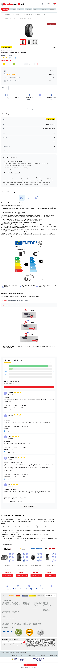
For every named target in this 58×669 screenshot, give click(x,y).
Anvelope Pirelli (5, 603)
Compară (54, 47)
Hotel (44, 9)
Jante (20, 9)
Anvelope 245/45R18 (27, 623)
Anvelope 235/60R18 (27, 622)
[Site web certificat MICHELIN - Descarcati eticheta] (7, 635)
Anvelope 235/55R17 (16, 623)
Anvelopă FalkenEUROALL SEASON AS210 (36, 566)
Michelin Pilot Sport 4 (37, 602)
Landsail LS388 (26, 604)
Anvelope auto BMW (16, 605)
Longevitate (20, 300)
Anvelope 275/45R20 (37, 623)
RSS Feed (43, 655)
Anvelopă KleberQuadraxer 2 (7, 566)
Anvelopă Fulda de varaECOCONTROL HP (50, 566)
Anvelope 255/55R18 (27, 620)
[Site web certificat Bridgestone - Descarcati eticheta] (40, 635)
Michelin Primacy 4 (37, 603)
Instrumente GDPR (32, 655)
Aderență (17, 64)
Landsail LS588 (26, 603)
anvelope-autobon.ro (9, 652)
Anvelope (5, 9)
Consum (6, 64)
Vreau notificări (14, 655)
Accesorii (28, 9)
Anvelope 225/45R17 (6, 622)
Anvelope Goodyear (6, 605)
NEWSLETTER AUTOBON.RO (10, 639)
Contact (52, 9)
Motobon (13, 9)
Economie (27, 300)
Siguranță (4, 300)
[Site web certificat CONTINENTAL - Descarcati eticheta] (29, 635)
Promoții (36, 9)
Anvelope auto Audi (16, 604)
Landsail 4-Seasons (27, 605)
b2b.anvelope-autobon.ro (21, 652)
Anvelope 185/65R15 (6, 624)
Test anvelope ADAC (6, 611)
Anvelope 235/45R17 (16, 620)
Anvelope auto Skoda (16, 607)
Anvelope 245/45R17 (16, 624)
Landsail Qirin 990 (26, 602)
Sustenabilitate (12, 300)
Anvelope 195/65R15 (6, 623)
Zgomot (28, 64)
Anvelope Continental (6, 604)
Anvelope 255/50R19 (37, 620)
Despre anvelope (16, 613)
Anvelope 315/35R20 (37, 624)
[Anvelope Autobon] (12, 4)
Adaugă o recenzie (29, 387)
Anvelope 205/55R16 (6, 620)
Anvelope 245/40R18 (27, 624)
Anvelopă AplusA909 (22, 565)
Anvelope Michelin (6, 602)
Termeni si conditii (53, 655)
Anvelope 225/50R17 (16, 622)
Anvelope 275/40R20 (37, 622)
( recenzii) (12, 58)
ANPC (22, 655)
